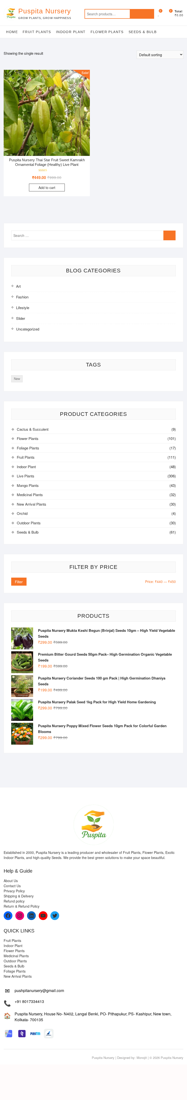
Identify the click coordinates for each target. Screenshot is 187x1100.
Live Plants (25, 475)
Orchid (22, 513)
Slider (20, 318)
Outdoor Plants (29, 522)
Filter (19, 581)
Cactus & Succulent (32, 429)
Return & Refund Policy (21, 906)
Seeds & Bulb (143, 32)
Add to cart (46, 187)
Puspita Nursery (44, 11)
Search (142, 14)
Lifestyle (22, 307)
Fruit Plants (37, 32)
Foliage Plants (28, 447)
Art (18, 286)
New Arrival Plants (31, 504)
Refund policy (14, 901)
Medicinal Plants (30, 494)
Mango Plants (28, 485)
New (17, 378)
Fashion (22, 296)
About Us (11, 880)
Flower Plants (107, 32)
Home (12, 32)
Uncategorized (27, 328)
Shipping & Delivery (19, 896)
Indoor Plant (71, 32)
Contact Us (12, 885)
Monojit (142, 1057)
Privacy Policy (14, 890)
